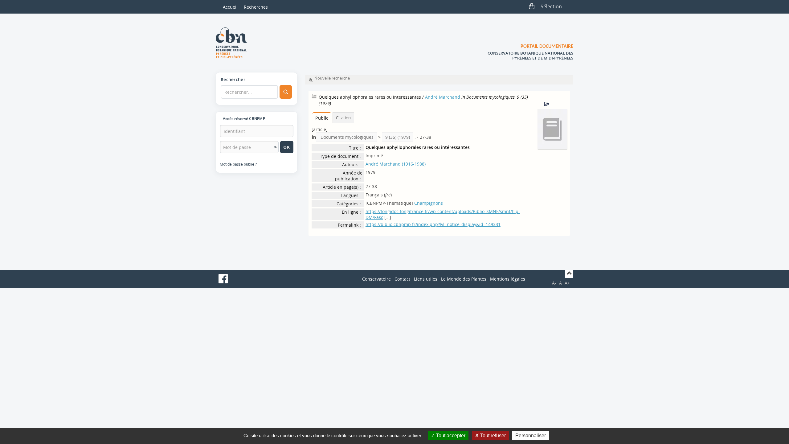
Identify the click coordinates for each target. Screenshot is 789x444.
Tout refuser (492, 435)
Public (321, 118)
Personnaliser (530, 435)
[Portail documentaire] (234, 42)
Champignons (428, 203)
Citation (343, 118)
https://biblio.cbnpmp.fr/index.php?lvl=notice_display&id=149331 (433, 224)
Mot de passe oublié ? (238, 164)
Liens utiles (425, 279)
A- (554, 283)
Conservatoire (376, 279)
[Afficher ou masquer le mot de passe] (275, 147)
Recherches (256, 7)
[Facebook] (223, 278)
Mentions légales (507, 279)
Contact (402, 279)
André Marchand (442, 97)
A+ (567, 283)
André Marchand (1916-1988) (396, 164)
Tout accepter (450, 435)
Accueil (230, 7)
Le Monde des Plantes (463, 279)
